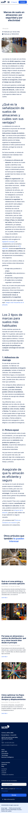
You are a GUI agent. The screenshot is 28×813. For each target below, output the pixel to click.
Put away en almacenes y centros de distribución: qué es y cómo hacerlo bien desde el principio (13, 639)
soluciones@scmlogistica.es (9, 745)
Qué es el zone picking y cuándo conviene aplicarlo (13, 582)
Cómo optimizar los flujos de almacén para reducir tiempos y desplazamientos (13, 697)
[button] (8, 2)
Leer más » (4, 597)
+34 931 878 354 (9, 742)
